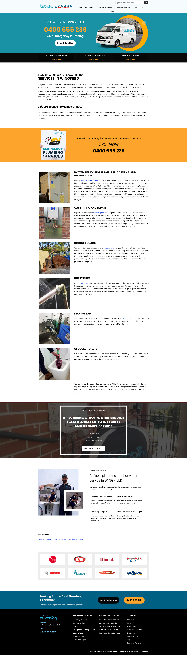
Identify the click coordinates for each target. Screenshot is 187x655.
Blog (112, 11)
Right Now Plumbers (89, 180)
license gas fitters (100, 213)
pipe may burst (82, 283)
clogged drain (109, 248)
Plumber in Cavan (77, 539)
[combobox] (130, 2)
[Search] (146, 2)
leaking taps (127, 318)
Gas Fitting (139, 7)
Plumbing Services (123, 7)
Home (81, 7)
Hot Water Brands (105, 7)
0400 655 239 (65, 29)
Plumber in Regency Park (61, 539)
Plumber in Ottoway (45, 539)
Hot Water (89, 7)
